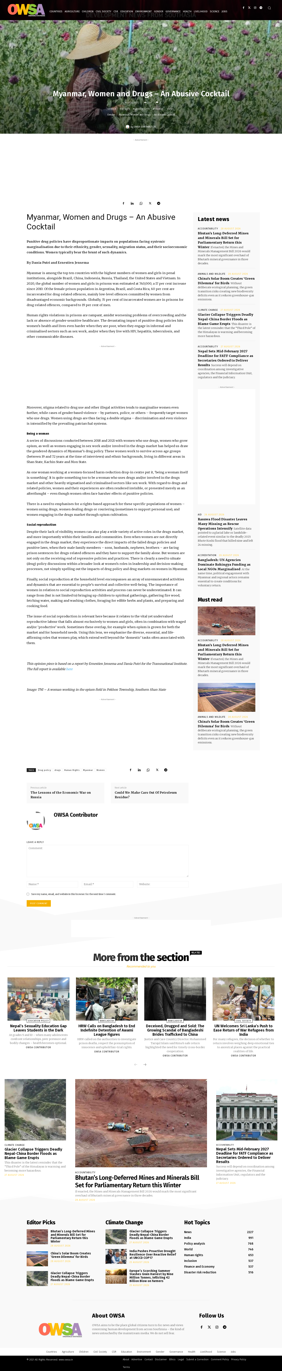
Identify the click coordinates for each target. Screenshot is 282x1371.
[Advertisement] (141, 169)
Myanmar (158, 109)
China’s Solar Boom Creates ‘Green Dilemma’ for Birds (71, 1255)
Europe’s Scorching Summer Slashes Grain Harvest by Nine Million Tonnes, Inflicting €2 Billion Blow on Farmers (151, 1276)
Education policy (38, 1021)
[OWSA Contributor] (128, 127)
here (69, 669)
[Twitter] (249, 7)
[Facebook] (243, 7)
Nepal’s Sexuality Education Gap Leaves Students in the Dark (38, 1028)
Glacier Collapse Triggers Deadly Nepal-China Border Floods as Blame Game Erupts (225, 319)
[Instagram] (255, 7)
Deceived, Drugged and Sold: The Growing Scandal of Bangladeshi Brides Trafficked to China (175, 1030)
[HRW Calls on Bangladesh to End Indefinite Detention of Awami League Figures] (107, 999)
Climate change (208, 310)
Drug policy (44, 770)
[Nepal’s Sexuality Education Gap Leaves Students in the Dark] (38, 999)
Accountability (208, 228)
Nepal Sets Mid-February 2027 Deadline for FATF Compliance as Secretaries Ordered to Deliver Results (244, 1155)
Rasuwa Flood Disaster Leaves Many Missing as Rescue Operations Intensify (222, 523)
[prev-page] (136, 1064)
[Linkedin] (132, 203)
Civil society (243, 1021)
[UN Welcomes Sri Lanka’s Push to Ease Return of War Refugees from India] (243, 999)
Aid (200, 514)
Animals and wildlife (211, 274)
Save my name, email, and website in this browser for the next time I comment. (73, 894)
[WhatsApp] (141, 203)
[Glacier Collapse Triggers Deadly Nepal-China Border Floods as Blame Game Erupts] (35, 1109)
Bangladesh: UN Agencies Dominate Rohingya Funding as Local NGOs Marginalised (224, 564)
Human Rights (72, 770)
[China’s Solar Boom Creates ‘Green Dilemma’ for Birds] (226, 697)
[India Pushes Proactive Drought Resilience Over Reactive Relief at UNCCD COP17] (116, 1256)
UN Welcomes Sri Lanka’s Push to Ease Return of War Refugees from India (244, 1030)
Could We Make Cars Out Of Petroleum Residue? (146, 795)
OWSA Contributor (145, 127)
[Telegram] (260, 7)
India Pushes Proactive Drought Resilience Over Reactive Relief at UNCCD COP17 (152, 1254)
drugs (57, 770)
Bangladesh (107, 1021)
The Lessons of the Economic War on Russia (61, 795)
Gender (111, 109)
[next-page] (145, 1064)
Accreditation (207, 555)
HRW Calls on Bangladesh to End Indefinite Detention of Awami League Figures (106, 1030)
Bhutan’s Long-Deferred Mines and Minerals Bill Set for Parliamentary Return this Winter (137, 1181)
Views (170, 109)
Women (100, 770)
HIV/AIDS (125, 109)
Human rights (141, 109)
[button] (269, 8)
